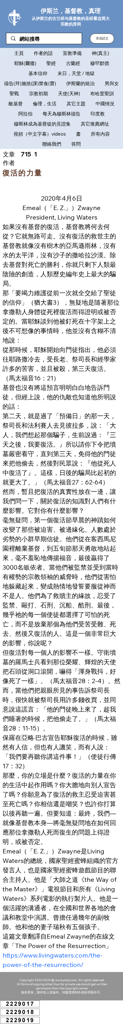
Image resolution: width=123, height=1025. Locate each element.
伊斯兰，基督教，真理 (71, 11)
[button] (102, 38)
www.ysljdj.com (66, 980)
